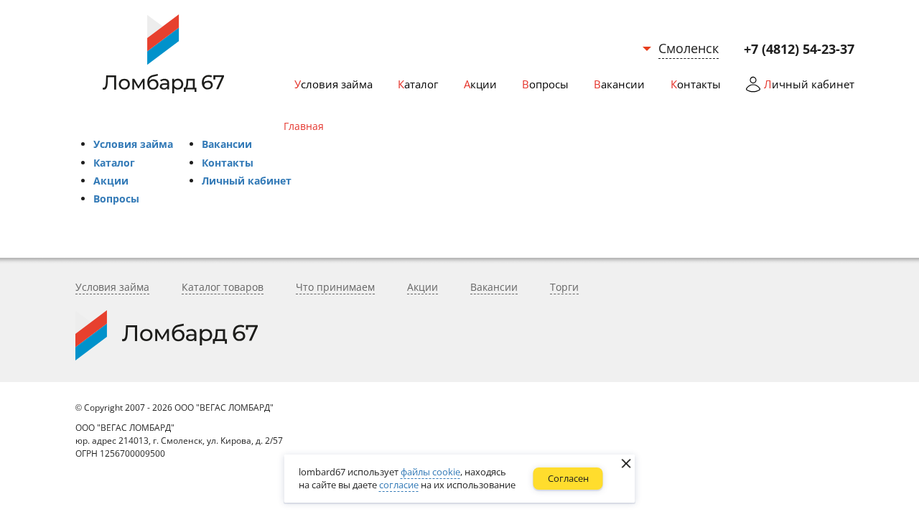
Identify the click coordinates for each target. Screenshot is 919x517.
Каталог (114, 162)
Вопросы (116, 198)
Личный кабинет (246, 180)
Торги (564, 287)
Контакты (227, 162)
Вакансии (227, 144)
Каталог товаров (222, 287)
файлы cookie (430, 471)
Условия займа (133, 144)
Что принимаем (335, 287)
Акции (111, 180)
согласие (399, 484)
